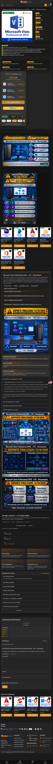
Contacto (31, 525)
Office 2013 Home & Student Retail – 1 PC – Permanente (6, 263)
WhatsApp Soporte (9, 525)
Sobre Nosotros (17, 738)
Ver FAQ (5, 543)
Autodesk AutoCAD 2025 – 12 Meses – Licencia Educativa (32, 241)
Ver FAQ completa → (46, 573)
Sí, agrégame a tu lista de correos (10, 683)
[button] (3, 26)
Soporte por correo (22, 525)
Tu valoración (5, 656)
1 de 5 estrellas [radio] (11, 653)
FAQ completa (11, 543)
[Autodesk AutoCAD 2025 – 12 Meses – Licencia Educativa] (32, 232)
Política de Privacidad (18, 742)
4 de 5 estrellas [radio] (14, 653)
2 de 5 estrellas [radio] (12, 653)
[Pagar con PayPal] (13, 108)
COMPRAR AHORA (14, 102)
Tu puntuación (5, 653)
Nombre (4, 671)
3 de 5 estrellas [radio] (13, 653)
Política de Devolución (19, 744)
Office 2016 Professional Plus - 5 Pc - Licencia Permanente (11, 84)
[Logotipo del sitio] (26, 1)
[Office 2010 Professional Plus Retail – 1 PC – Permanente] (45, 232)
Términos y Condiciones (19, 740)
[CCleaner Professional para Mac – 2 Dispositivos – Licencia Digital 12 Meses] (19, 702)
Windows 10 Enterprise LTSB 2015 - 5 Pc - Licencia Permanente (10, 97)
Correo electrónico (6, 677)
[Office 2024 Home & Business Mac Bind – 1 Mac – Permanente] (19, 254)
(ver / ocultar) (12, 379)
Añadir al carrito (4, 116)
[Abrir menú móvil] (2, 5)
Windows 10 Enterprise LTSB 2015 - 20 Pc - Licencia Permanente (10, 90)
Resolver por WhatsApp (8, 610)
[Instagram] (28, 746)
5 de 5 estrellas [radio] (15, 653)
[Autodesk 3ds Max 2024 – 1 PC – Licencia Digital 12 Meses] (19, 232)
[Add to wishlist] (10, 229)
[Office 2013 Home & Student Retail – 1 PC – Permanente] (6, 254)
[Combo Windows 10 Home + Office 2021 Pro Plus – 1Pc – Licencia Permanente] (32, 702)
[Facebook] (30, 746)
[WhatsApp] (36, 746)
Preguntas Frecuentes (18, 746)
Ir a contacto (19, 610)
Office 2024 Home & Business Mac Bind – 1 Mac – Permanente (19, 263)
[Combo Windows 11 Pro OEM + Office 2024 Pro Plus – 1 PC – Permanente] (45, 702)
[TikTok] (33, 746)
